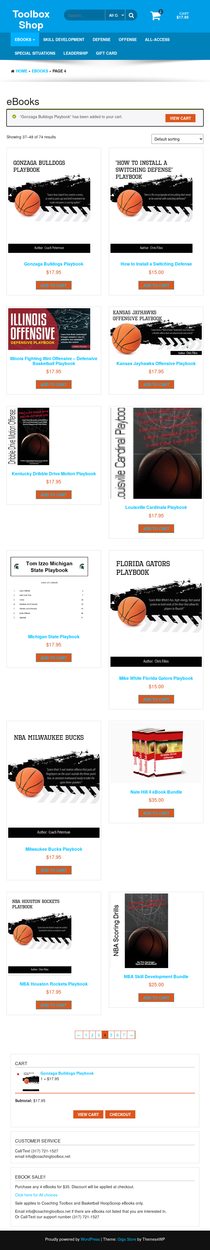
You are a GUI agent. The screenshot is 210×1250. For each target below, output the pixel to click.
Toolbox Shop (31, 18)
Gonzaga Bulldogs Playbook (67, 1073)
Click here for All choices (36, 1194)
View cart (180, 118)
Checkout (120, 1114)
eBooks (23, 39)
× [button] (18, 1073)
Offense (128, 39)
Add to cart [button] (53, 285)
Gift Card (106, 53)
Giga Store (127, 1239)
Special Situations (35, 53)
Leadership (75, 53)
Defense (101, 39)
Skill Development (63, 39)
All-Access (157, 39)
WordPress (90, 1239)
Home (21, 71)
